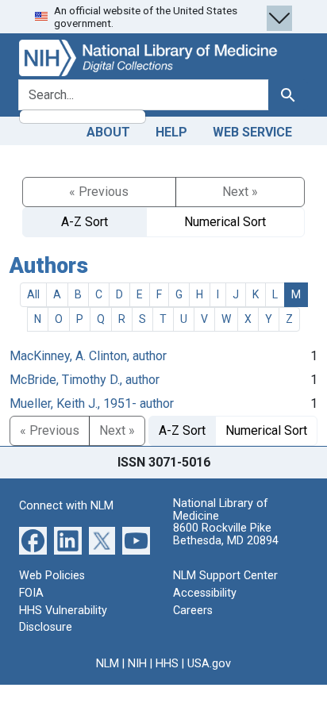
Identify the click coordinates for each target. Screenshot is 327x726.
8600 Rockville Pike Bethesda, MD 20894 (226, 534)
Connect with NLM (66, 506)
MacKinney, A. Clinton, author (88, 355)
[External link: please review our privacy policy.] (33, 539)
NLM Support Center (225, 575)
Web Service (252, 132)
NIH (137, 663)
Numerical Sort (225, 221)
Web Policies (52, 575)
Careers (193, 610)
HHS (167, 663)
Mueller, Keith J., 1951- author (92, 403)
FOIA (31, 593)
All (33, 294)
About (108, 132)
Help (171, 132)
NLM (107, 663)
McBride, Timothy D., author (85, 379)
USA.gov (209, 663)
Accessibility (205, 593)
